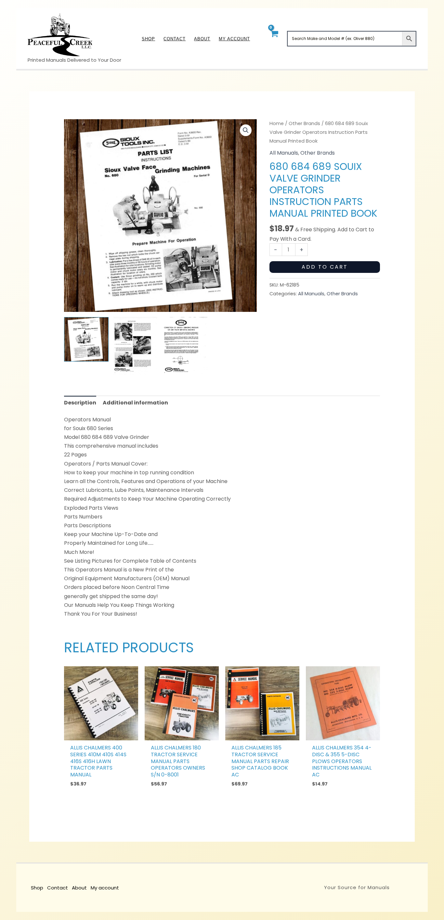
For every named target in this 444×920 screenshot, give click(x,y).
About (79, 887)
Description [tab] (80, 402)
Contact (57, 887)
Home (276, 123)
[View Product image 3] (185, 346)
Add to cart (325, 267)
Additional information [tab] (135, 402)
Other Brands (304, 123)
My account (105, 887)
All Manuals (283, 153)
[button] (246, 130)
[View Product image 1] (86, 339)
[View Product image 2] (135, 346)
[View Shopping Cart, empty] (274, 38)
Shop (37, 887)
